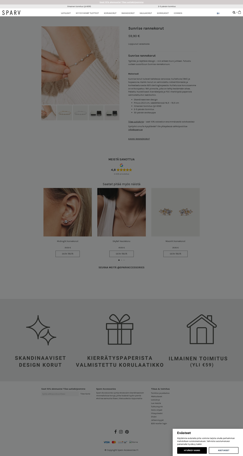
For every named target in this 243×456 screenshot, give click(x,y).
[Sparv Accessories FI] (13, 12)
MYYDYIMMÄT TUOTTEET (87, 13)
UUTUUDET (66, 13)
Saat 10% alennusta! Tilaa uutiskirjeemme (122, 2)
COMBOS (178, 13)
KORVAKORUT (110, 13)
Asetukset (223, 450)
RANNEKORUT (128, 13)
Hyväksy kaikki (192, 450)
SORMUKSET (163, 13)
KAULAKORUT (146, 13)
